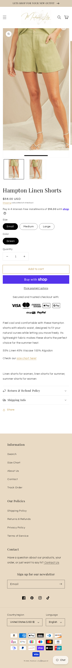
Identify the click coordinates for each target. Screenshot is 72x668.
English (53, 622)
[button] (5, 17)
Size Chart (13, 462)
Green (11, 241)
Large (47, 226)
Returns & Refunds (19, 519)
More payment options (36, 288)
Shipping (7, 203)
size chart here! (27, 358)
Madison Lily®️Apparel (39, 661)
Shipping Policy (17, 511)
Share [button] (11, 409)
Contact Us (51, 562)
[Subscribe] (60, 584)
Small (10, 226)
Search (12, 454)
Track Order (15, 487)
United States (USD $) (22, 622)
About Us (13, 471)
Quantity (7, 249)
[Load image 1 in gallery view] (14, 169)
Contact (12, 479)
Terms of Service (18, 536)
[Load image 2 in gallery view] (36, 169)
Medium (28, 226)
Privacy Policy (16, 527)
